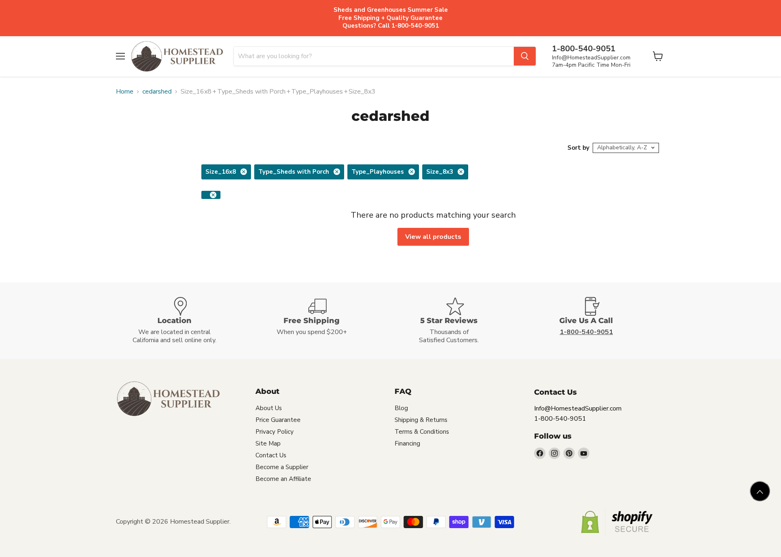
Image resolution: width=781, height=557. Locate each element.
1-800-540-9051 (560, 418)
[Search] (525, 56)
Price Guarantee (278, 420)
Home (124, 91)
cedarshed (157, 91)
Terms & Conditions (422, 432)
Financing (407, 443)
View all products (433, 236)
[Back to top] (760, 491)
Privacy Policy (274, 432)
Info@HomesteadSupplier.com (591, 57)
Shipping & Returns (421, 420)
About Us (268, 408)
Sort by (578, 147)
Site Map (268, 443)
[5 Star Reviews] (459, 321)
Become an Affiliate (283, 479)
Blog (401, 408)
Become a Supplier (281, 467)
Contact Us (270, 455)
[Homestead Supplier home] (177, 56)
